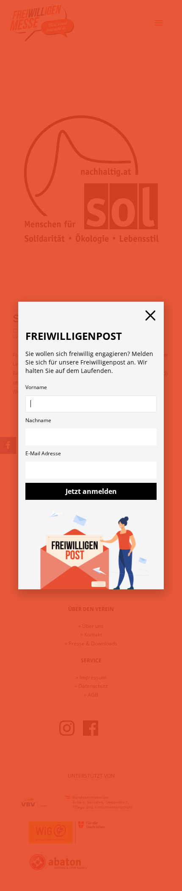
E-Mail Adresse (43, 453)
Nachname (38, 420)
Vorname (36, 387)
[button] (150, 315)
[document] (91, 445)
